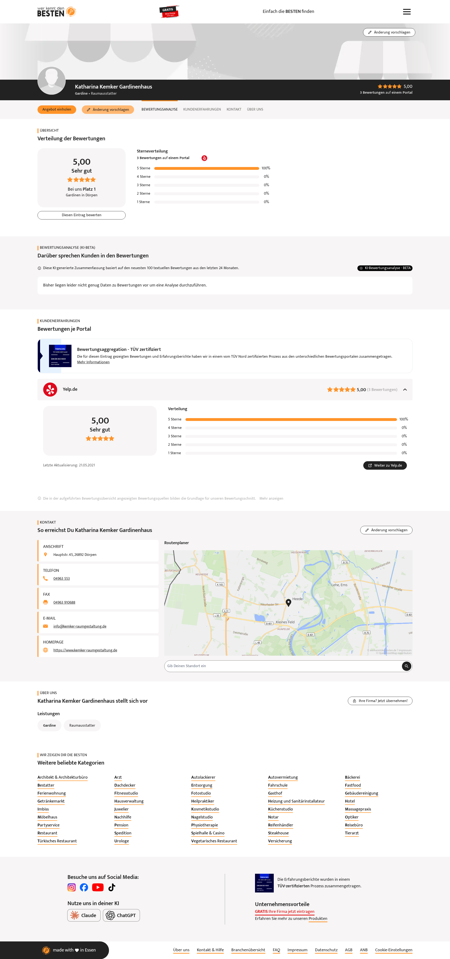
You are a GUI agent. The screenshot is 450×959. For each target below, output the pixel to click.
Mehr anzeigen (271, 499)
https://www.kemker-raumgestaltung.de (85, 650)
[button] (57, 109)
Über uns (255, 110)
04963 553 (61, 579)
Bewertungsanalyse (160, 110)
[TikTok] (112, 887)
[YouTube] (98, 887)
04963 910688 (64, 603)
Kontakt (234, 110)
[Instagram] (72, 887)
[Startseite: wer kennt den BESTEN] (57, 12)
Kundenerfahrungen (202, 110)
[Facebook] (84, 887)
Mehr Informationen (93, 362)
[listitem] (63, 777)
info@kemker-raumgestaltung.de (79, 626)
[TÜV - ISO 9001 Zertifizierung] (264, 883)
